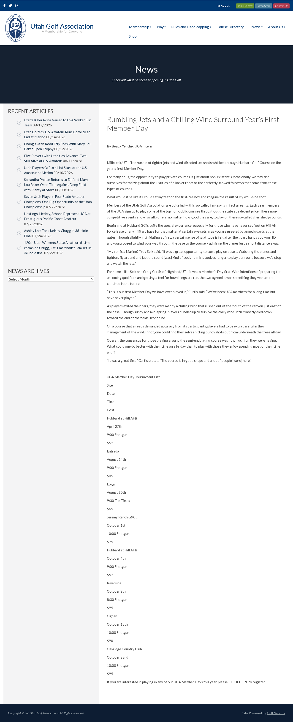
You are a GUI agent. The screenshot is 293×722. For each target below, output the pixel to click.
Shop (133, 36)
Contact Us (281, 6)
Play (160, 27)
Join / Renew (245, 6)
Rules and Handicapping (190, 27)
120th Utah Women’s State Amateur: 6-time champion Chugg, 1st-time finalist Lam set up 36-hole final (58, 247)
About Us (275, 27)
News (255, 27)
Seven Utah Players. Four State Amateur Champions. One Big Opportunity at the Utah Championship (58, 201)
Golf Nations (276, 713)
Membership (139, 27)
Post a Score (264, 6)
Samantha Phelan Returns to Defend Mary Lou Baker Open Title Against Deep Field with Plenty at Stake (56, 184)
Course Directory (230, 27)
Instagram (18, 6)
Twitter (12, 6)
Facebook (5, 6)
